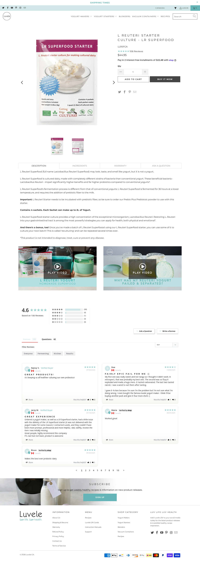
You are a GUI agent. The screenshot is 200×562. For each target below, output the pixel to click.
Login (185, 8)
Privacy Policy (58, 536)
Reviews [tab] (26, 339)
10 (118, 470)
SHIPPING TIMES (100, 2)
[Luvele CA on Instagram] (20, 8)
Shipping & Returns (60, 522)
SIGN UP (100, 497)
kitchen (57, 353)
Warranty (56, 527)
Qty (119, 66)
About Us (56, 518)
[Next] (113, 82)
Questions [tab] (46, 339)
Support (88, 532)
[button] (81, 16)
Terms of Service (59, 546)
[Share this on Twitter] (119, 92)
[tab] (38, 166)
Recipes (88, 518)
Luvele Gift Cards (92, 522)
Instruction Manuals (93, 527)
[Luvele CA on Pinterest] (16, 8)
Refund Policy (58, 532)
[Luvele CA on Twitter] (3, 8)
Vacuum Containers (126, 532)
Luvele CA (30, 555)
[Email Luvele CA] (24, 8)
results (69, 353)
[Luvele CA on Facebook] (7, 8)
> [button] (123, 470)
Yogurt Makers (124, 518)
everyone (28, 353)
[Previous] (22, 82)
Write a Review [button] (168, 331)
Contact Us (57, 541)
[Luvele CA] (7, 16)
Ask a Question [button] (145, 331)
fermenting (43, 353)
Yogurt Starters (124, 522)
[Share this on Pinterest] (130, 92)
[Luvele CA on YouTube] (12, 8)
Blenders (121, 527)
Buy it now (165, 79)
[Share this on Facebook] (125, 92)
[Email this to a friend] (135, 92)
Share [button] (30, 399)
